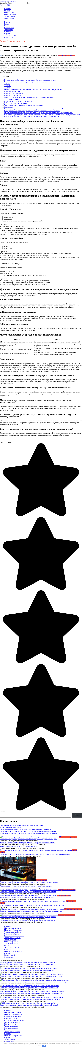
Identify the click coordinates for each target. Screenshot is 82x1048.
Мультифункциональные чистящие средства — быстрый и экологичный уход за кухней (32, 905)
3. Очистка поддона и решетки (15, 103)
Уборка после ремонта (12, 938)
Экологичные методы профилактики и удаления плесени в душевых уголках (28, 917)
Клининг (7, 32)
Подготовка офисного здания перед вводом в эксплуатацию (22, 825)
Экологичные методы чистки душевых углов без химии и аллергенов (25, 829)
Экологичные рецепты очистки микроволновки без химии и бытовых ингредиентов (31, 911)
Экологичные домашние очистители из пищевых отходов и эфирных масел (27, 897)
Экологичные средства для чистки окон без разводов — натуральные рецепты (28, 839)
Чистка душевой (10, 14)
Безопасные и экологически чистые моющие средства (19, 846)
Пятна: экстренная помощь (14, 936)
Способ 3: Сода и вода (12, 95)
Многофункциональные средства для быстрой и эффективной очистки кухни (28, 833)
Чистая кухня (9, 12)
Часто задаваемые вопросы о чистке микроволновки (23, 105)
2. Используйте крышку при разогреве (18, 101)
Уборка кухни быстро (12, 947)
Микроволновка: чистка (66, 55)
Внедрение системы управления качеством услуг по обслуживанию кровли (27, 921)
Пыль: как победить (11, 934)
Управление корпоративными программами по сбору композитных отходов (27, 843)
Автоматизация (10, 35)
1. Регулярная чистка (11, 99)
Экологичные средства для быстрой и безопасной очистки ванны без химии (28, 831)
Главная (7, 22)
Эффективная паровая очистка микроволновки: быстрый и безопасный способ (29, 1005)
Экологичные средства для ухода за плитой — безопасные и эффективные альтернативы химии (35, 854)
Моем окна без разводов (13, 930)
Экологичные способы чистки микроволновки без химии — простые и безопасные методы (33, 982)
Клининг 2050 (5, 5)
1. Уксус (7, 84)
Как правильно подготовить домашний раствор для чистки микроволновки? (32, 111)
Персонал (7, 33)
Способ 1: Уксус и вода (12, 91)
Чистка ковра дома (11, 942)
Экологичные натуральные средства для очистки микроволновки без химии (28, 892)
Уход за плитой (9, 16)
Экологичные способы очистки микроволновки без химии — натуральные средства (31, 976)
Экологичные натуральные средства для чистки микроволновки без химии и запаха (30, 999)
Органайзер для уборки (12, 932)
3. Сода (7, 88)
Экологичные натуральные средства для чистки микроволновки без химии (27, 970)
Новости (7, 9)
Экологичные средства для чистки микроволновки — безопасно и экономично (29, 988)
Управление (8, 30)
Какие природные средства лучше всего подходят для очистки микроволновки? (33, 109)
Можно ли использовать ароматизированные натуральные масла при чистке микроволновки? (38, 113)
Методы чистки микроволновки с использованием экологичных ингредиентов (33, 89)
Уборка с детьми (10, 940)
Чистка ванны (9, 18)
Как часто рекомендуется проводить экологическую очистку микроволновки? (32, 116)
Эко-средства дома (11, 943)
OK (44, 1045)
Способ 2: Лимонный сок (13, 93)
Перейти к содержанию (8, 1)
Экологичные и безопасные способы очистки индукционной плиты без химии (29, 882)
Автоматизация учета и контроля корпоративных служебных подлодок (26, 886)
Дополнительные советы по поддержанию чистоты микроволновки (29, 97)
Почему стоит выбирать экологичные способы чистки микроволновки (30, 80)
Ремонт (7, 11)
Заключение (8, 107)
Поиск (2, 812)
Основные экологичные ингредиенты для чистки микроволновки (28, 82)
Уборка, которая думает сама (10, 827)
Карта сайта (8, 37)
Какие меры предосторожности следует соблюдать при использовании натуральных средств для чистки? (42, 115)
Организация (9, 28)
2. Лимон (7, 86)
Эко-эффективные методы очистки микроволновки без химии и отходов (26, 964)
